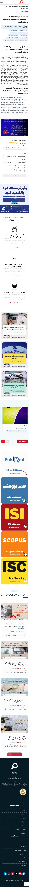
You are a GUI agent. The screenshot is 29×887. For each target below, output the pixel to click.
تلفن (24, 159)
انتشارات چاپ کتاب (21, 846)
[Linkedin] (5, 873)
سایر (23, 172)
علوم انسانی (22, 818)
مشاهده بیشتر (22, 441)
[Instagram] (9, 873)
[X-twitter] (16, 873)
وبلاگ (24, 858)
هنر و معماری (22, 825)
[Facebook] (23, 873)
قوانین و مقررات (22, 861)
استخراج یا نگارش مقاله (19, 167)
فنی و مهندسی (22, 814)
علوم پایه (23, 822)
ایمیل (24, 153)
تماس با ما (23, 865)
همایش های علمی (22, 854)
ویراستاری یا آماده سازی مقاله (18, 169)
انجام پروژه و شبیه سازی (20, 850)
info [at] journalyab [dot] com (14, 778)
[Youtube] (20, 873)
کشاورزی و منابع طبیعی (20, 829)
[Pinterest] (12, 873)
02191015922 (14, 774)
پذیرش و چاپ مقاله (20, 170)
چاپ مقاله (23, 842)
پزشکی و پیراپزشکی (21, 810)
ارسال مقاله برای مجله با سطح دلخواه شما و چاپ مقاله (14, 266)
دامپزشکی (23, 833)
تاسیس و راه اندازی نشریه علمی (14, 293)
